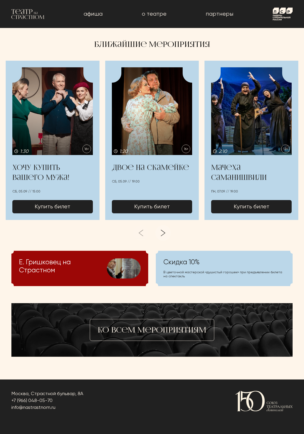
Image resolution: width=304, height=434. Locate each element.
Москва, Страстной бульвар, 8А (47, 393)
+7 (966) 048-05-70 (31, 400)
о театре (154, 14)
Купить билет (52, 207)
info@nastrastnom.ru (33, 407)
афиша (93, 14)
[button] (53, 140)
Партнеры (219, 14)
